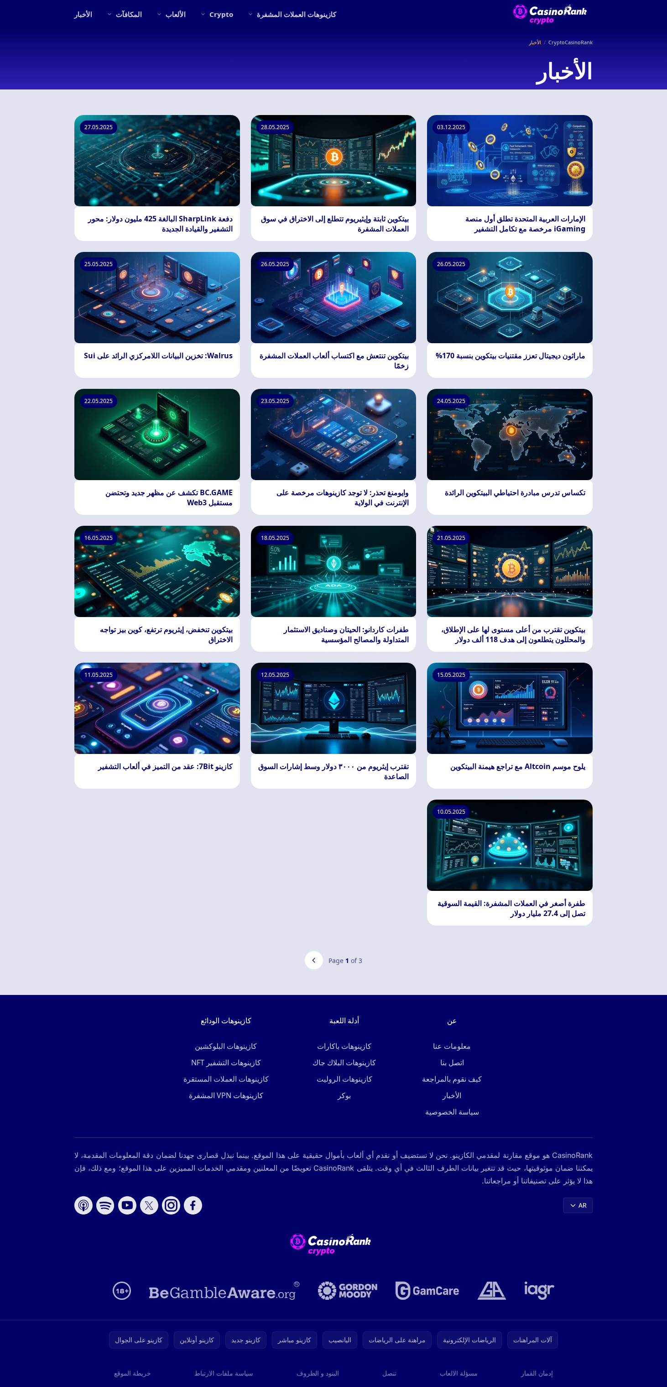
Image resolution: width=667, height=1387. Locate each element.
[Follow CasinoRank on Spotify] (105, 1205)
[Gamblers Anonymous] (491, 1291)
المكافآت (129, 14)
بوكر (344, 1095)
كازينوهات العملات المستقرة (226, 1079)
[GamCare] (427, 1291)
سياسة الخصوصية (452, 1112)
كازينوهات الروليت (344, 1079)
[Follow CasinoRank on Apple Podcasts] (83, 1205)
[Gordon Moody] (347, 1291)
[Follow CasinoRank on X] (149, 1205)
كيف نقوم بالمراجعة (452, 1079)
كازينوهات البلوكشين (226, 1046)
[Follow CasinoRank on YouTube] (127, 1205)
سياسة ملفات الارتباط (223, 1373)
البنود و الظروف (318, 1373)
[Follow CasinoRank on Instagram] (171, 1205)
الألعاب (176, 14)
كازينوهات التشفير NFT (226, 1062)
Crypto (221, 14)
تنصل (389, 1373)
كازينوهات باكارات (344, 1046)
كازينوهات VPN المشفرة (226, 1095)
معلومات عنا (452, 1046)
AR (582, 1205)
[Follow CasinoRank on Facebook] (193, 1205)
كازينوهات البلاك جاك (344, 1062)
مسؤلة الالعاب (459, 1373)
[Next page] (314, 960)
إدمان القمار (537, 1373)
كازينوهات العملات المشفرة (296, 14)
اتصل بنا (452, 1062)
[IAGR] (540, 1291)
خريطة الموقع (132, 1373)
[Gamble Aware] (224, 1291)
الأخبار (83, 14)
